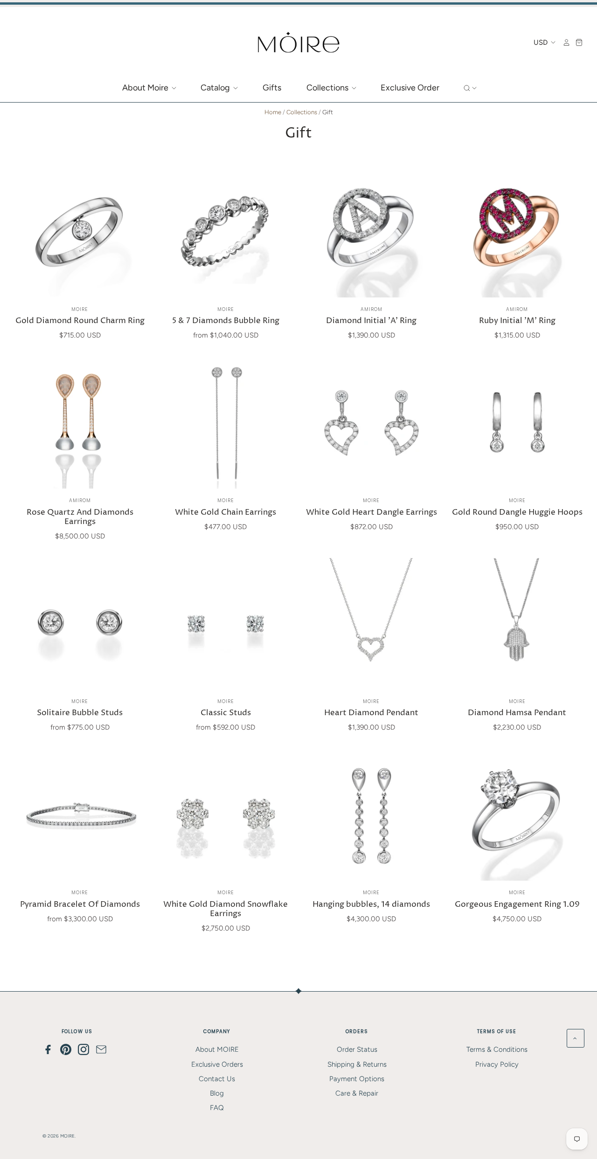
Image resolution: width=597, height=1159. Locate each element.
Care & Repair (356, 1093)
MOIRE (79, 309)
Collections (328, 88)
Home (272, 112)
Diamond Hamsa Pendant (517, 713)
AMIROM (371, 309)
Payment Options (356, 1079)
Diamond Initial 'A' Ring (371, 321)
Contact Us (217, 1079)
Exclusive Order (410, 88)
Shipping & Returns (357, 1064)
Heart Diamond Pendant (371, 713)
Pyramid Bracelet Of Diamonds (80, 904)
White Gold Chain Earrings (225, 512)
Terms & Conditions (497, 1049)
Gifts (272, 88)
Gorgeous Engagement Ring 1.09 (517, 904)
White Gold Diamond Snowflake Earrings (225, 909)
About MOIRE (217, 1049)
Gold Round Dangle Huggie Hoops (517, 512)
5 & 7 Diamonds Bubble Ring (225, 321)
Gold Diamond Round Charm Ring (80, 321)
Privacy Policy (497, 1064)
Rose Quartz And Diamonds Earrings (80, 517)
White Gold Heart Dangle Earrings (371, 512)
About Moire (146, 88)
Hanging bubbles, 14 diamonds (371, 904)
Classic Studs (226, 713)
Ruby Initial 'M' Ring (517, 321)
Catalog (216, 88)
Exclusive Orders (217, 1064)
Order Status (357, 1049)
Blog (217, 1093)
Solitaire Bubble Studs (80, 713)
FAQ (217, 1108)
